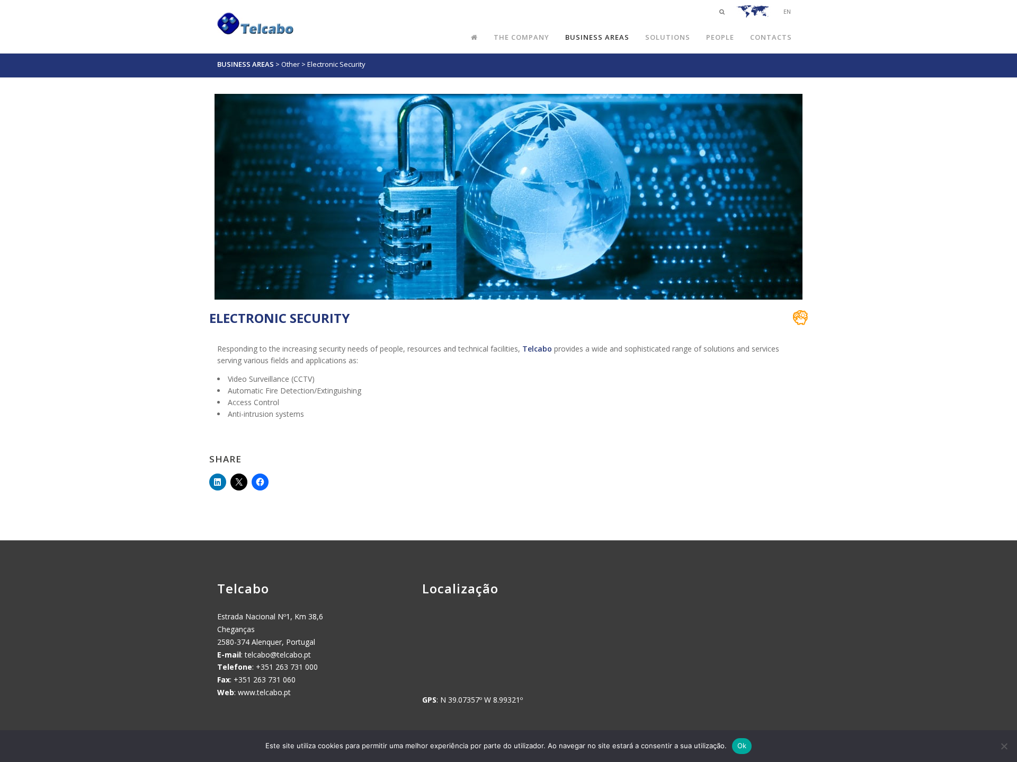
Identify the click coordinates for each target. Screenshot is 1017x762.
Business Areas (245, 64)
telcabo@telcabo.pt (278, 655)
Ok (742, 745)
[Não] (1003, 746)
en (787, 11)
